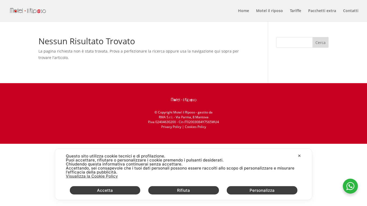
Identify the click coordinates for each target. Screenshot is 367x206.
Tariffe (295, 11)
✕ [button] (299, 155)
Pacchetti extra (322, 11)
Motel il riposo (269, 11)
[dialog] (183, 174)
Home (243, 11)
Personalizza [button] (262, 190)
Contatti (350, 11)
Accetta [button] (105, 190)
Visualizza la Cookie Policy (92, 176)
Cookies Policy (195, 126)
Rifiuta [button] (183, 190)
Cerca (320, 42)
